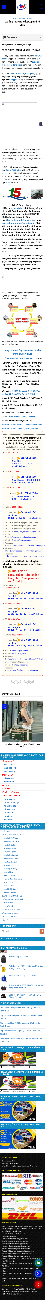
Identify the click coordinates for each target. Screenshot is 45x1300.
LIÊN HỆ (5, 920)
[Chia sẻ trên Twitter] (20, 682)
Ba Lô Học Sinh (10, 768)
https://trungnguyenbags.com (19, 1256)
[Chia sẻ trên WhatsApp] (12, 682)
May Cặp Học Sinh (10, 862)
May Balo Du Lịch (10, 845)
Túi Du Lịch (6, 789)
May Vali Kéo (8, 872)
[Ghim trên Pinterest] (29, 682)
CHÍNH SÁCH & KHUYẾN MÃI (12, 899)
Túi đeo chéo (9, 799)
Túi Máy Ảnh (9, 813)
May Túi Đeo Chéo (10, 882)
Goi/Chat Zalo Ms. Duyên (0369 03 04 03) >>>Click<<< (26, 480)
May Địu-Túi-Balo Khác (12, 889)
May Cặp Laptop (10, 865)
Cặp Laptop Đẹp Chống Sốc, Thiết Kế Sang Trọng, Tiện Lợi (21, 1032)
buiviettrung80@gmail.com (21, 220)
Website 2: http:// (20, 428)
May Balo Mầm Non (11, 855)
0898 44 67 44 (14, 619)
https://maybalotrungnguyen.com (20, 1253)
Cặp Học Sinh (9, 782)
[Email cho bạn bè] (25, 682)
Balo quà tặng (31, 73)
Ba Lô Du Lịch (9, 771)
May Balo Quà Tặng (11, 838)
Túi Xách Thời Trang (11, 792)
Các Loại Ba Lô (8, 761)
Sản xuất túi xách (13, 170)
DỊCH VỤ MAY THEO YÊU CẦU (13, 835)
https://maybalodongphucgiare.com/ (21, 537)
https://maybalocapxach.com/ (26, 540)
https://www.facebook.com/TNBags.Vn (22, 670)
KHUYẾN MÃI (8, 906)
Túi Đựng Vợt (9, 809)
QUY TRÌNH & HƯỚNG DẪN (12, 896)
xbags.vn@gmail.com (20, 650)
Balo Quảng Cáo (17, 73)
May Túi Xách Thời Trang (13, 879)
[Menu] (4, 7)
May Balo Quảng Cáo (11, 841)
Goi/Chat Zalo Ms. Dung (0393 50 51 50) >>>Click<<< (25, 496)
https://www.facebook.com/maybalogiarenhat (23, 551)
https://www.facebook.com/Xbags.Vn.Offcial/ (25, 659)
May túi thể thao (10, 892)
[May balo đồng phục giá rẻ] (23, 7)
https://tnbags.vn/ (21, 665)
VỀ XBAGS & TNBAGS (10, 913)
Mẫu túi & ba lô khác (11, 796)
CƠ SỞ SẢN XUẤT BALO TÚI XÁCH (19, 358)
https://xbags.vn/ (19, 653)
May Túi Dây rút (9, 886)
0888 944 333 (18, 507)
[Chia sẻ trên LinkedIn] (33, 682)
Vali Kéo (5, 785)
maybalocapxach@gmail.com (17, 1239)
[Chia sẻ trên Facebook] (16, 682)
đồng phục (13, 80)
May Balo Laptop (10, 848)
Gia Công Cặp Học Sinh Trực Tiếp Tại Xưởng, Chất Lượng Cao (21, 1040)
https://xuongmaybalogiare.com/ (20, 1246)
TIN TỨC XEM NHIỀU (9, 917)
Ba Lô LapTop (9, 765)
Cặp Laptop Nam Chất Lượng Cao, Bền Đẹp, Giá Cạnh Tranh (20, 1024)
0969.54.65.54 (14, 588)
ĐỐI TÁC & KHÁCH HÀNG (11, 910)
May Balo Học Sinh (11, 852)
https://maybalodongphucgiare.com (21, 1251)
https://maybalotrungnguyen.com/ (27, 532)
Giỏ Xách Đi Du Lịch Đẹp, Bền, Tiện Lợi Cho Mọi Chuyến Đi (20, 1009)
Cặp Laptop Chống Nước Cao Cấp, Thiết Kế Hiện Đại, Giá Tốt (22, 1017)
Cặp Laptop (9, 778)
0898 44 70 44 (14, 603)
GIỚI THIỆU (6, 831)
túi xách (18, 208)
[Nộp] (42, 931)
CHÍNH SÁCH (8, 903)
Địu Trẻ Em (8, 820)
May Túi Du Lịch (9, 875)
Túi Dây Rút (8, 816)
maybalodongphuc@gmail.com (18, 223)
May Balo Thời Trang (11, 858)
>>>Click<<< (35, 518)
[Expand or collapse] (40, 37)
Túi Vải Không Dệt (11, 803)
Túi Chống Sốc (10, 806)
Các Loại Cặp (7, 775)
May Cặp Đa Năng (10, 869)
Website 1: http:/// (22, 424)
